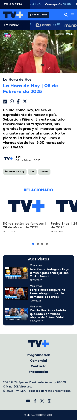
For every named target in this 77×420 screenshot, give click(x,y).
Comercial (38, 360)
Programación (38, 355)
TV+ (19, 157)
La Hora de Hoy (17, 80)
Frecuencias (38, 372)
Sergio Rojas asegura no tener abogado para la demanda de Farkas (47, 293)
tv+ (32, 172)
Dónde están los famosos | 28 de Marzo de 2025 (24, 225)
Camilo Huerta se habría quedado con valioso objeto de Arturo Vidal (48, 314)
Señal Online (39, 15)
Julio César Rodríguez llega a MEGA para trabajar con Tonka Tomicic (49, 273)
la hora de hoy (14, 172)
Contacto (38, 366)
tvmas (44, 172)
